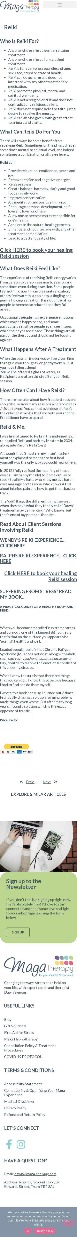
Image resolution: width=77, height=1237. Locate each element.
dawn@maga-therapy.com (35, 1174)
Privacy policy (45, 1231)
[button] (60, 4)
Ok (27, 1231)
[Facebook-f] (9, 1144)
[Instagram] (21, 1144)
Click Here (12, 545)
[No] (68, 1223)
